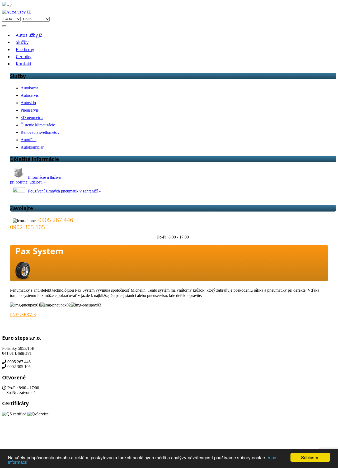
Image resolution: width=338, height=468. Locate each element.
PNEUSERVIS (23, 314)
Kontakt (23, 64)
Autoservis (30, 95)
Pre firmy (25, 49)
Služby (22, 42)
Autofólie (28, 139)
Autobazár (29, 88)
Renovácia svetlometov (40, 132)
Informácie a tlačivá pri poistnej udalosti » (35, 179)
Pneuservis (30, 110)
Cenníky (23, 56)
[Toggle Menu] (4, 26)
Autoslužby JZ (29, 35)
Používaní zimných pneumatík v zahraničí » (64, 191)
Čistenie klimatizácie (38, 125)
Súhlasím (310, 457)
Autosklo (28, 102)
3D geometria (32, 117)
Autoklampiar (32, 147)
